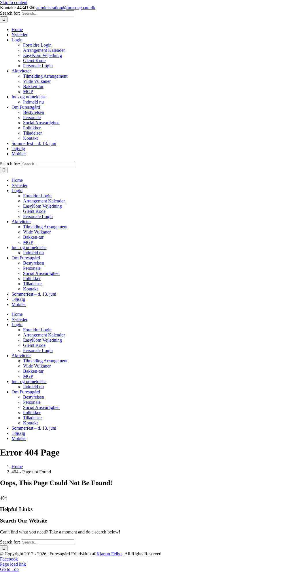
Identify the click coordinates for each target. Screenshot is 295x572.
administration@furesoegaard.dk (65, 7)
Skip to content (13, 2)
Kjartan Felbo (109, 553)
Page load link (13, 564)
